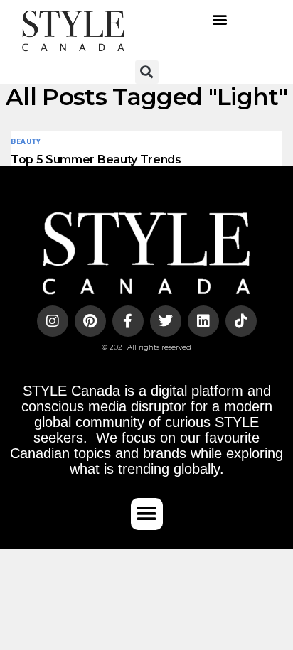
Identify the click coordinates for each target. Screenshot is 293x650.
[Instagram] (52, 321)
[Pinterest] (90, 321)
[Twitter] (165, 321)
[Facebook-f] (128, 321)
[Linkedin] (203, 321)
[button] (220, 19)
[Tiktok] (241, 321)
